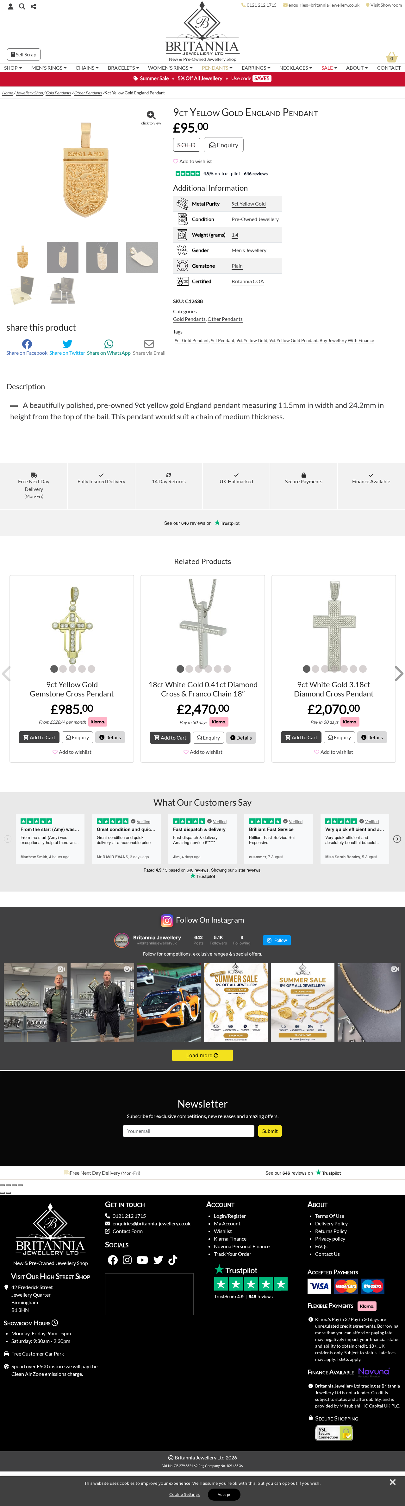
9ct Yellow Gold (249, 203)
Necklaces (293, 68)
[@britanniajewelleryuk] (121, 940)
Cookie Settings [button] (184, 1494)
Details (112, 737)
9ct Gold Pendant (192, 340)
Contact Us (327, 1254)
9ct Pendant (222, 340)
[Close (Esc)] (20, 1185)
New (173, 59)
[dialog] (202, 1491)
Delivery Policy (331, 1223)
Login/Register (230, 1216)
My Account (227, 1223)
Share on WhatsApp (109, 353)
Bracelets (121, 68)
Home (7, 92)
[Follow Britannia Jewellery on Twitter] (158, 1260)
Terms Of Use (329, 1216)
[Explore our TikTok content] (173, 1260)
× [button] (392, 1482)
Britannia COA (248, 281)
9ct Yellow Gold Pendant (293, 340)
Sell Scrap (25, 54)
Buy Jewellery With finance (347, 340)
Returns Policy (331, 1231)
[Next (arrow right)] (8, 1193)
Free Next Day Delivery (33, 488)
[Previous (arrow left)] (2, 1193)
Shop (11, 68)
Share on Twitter (67, 353)
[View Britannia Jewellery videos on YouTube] (142, 1260)
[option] (101, 1172)
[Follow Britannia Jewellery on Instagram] (127, 1260)
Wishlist (223, 1231)
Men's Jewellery (249, 250)
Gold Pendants (58, 92)
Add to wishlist (195, 161)
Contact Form (128, 1231)
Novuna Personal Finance (242, 1246)
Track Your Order (232, 1254)
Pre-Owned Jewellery (255, 219)
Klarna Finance (230, 1239)
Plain (237, 266)
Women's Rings (168, 68)
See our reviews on (188, 523)
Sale (327, 68)
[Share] (14, 1185)
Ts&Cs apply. (349, 1359)
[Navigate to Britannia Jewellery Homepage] (203, 30)
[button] (22, 6)
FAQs (321, 1246)
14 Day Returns (169, 481)
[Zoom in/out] (2, 1185)
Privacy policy (330, 1239)
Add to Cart (42, 737)
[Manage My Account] (10, 6)
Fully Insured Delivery (101, 481)
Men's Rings (46, 68)
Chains (85, 68)
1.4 (235, 235)
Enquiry (226, 145)
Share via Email (149, 353)
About (355, 68)
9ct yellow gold (251, 340)
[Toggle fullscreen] (8, 1185)
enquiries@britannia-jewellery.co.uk (151, 1223)
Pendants (215, 68)
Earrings (254, 68)
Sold (186, 145)
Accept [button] (224, 1494)
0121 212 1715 (129, 1216)
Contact (389, 68)
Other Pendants (88, 92)
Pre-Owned (194, 59)
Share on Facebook (26, 353)
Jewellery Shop (221, 59)
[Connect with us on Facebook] (112, 1260)
